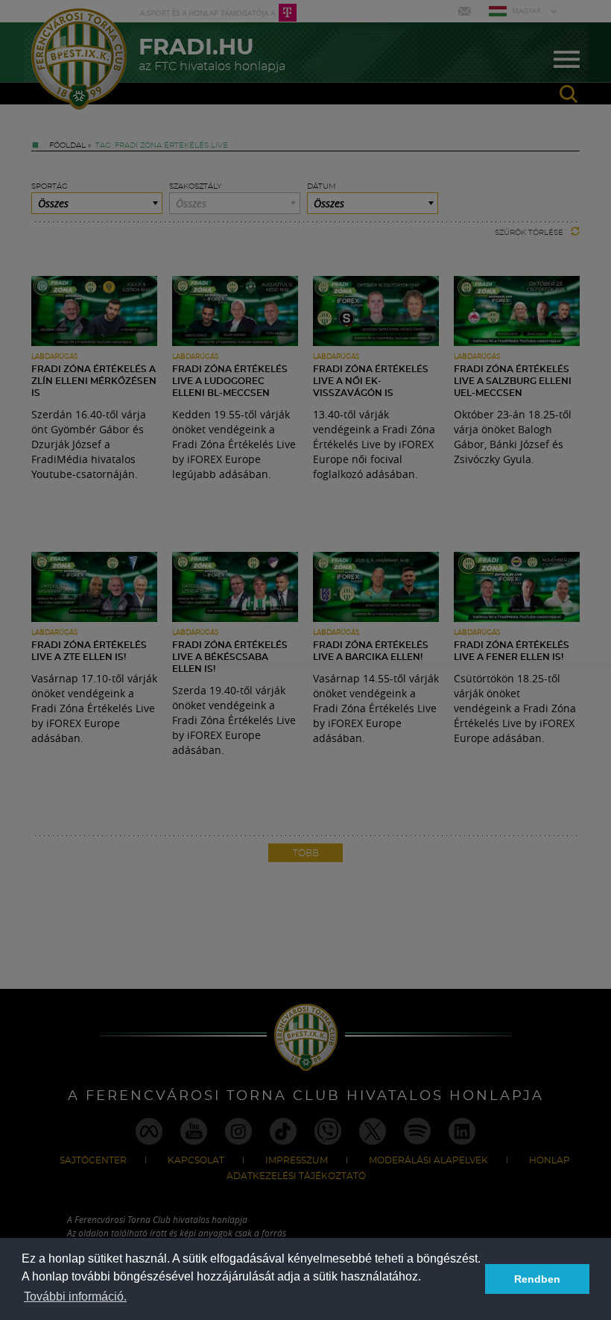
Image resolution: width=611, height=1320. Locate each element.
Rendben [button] (537, 1279)
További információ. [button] (75, 1296)
